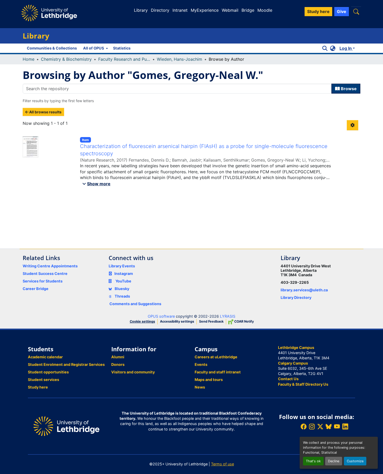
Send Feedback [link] (211, 321)
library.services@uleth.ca (304, 290)
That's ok (313, 461)
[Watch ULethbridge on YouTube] (337, 426)
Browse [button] (348, 88)
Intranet (180, 10)
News (200, 387)
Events (201, 364)
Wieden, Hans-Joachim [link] (179, 59)
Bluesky (121, 288)
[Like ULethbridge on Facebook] (303, 426)
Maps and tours (209, 379)
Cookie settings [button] (142, 321)
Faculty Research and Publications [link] (124, 59)
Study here (38, 387)
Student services (43, 379)
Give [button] (341, 11)
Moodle (264, 10)
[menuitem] (95, 48)
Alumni (117, 357)
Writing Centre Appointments (50, 266)
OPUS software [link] (161, 316)
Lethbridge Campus (296, 347)
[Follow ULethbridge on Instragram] (312, 426)
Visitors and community (133, 372)
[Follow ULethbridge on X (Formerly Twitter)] (320, 426)
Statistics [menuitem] (122, 48)
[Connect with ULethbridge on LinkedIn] (345, 426)
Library (141, 10)
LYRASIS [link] (227, 316)
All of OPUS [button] (93, 48)
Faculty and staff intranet (218, 372)
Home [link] (28, 59)
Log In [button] (346, 48)
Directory (160, 10)
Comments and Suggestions (135, 303)
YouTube (123, 281)
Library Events (122, 266)
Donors (118, 364)
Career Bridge (35, 288)
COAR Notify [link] (243, 321)
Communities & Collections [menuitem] (52, 48)
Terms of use (222, 464)
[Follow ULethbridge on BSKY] (328, 426)
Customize (355, 461)
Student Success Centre (45, 273)
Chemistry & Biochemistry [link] (66, 59)
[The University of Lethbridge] (66, 425)
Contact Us (288, 379)
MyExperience (205, 10)
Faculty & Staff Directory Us (303, 384)
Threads (122, 296)
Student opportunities (48, 372)
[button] (356, 11)
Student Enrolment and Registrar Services (66, 364)
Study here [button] (318, 11)
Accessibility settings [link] (177, 321)
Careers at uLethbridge (216, 357)
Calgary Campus (293, 363)
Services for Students (43, 281)
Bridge (248, 10)
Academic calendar (45, 357)
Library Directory (296, 297)
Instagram (123, 273)
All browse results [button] (44, 112)
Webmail (230, 10)
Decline (333, 461)
